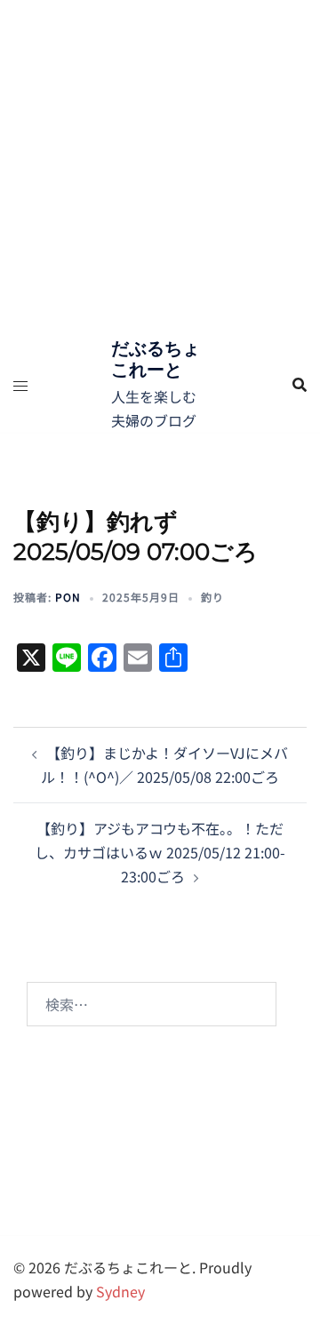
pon (68, 596)
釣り (212, 596)
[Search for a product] (299, 385)
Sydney (120, 1291)
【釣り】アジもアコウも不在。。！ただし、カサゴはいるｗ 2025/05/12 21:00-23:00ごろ (160, 852)
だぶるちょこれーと (155, 359)
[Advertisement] (160, 169)
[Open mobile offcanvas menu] (20, 385)
